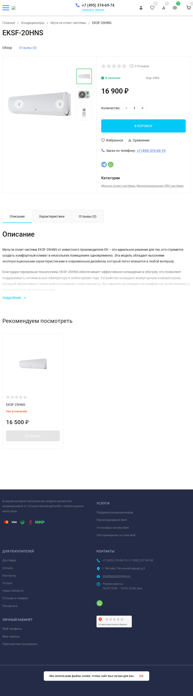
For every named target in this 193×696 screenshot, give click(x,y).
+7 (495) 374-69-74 (98, 5)
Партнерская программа (19, 644)
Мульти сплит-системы (68, 22)
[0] (188, 7)
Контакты (9, 575)
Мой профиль (12, 628)
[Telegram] (104, 164)
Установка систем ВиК (112, 527)
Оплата (7, 568)
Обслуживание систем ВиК (116, 535)
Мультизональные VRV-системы (160, 186)
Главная (8, 22)
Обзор (7, 47)
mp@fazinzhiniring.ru (116, 576)
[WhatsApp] (110, 164)
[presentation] (19, 104)
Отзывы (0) (28, 47)
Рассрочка (9, 606)
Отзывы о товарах (15, 598)
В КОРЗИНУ (143, 126)
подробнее (12, 297)
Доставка (9, 560)
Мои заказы (11, 636)
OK (141, 676)
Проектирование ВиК (111, 520)
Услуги (7, 583)
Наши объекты (13, 590)
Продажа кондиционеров (114, 512)
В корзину (33, 436)
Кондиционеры (32, 22)
